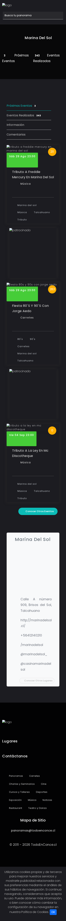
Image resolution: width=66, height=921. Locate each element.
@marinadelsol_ (34, 654)
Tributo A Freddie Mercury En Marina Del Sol (33, 174)
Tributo (22, 219)
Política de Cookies (34, 912)
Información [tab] (15, 125)
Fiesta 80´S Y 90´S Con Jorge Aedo (30, 308)
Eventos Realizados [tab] (24, 115)
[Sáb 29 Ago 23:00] (33, 149)
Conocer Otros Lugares (38, 680)
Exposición (15, 800)
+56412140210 (31, 635)
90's (32, 339)
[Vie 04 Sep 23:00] (33, 427)
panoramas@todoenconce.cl (33, 830)
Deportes (41, 792)
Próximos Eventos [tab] (21, 106)
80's (20, 339)
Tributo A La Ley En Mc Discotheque (30, 453)
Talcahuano (41, 212)
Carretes (27, 317)
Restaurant (15, 808)
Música (25, 184)
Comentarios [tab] (16, 134)
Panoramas (15, 776)
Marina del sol (27, 205)
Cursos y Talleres (19, 792)
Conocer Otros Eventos (39, 511)
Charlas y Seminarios (21, 784)
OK (53, 912)
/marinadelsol (32, 645)
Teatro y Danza (37, 808)
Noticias (47, 800)
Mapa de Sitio (33, 820)
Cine (43, 784)
